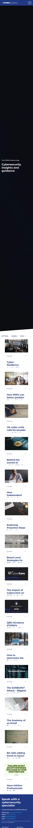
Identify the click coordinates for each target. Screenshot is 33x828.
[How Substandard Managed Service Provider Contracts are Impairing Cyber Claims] (16, 476)
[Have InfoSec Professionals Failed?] (16, 769)
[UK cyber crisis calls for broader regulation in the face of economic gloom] (16, 411)
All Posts (5, 336)
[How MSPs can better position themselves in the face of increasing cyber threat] (16, 378)
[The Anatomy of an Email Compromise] (16, 704)
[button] (29, 2)
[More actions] (26, 356)
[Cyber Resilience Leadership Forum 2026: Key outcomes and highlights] (16, 345)
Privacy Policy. (11, 822)
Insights (14, 336)
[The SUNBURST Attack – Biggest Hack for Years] (16, 671)
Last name (20, 827)
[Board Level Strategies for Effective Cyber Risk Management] (16, 541)
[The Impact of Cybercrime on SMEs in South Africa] (16, 573)
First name (5, 827)
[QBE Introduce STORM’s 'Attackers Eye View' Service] (16, 606)
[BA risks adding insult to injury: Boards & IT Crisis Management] (16, 736)
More (22, 336)
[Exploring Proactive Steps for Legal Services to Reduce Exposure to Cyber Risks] (16, 508)
